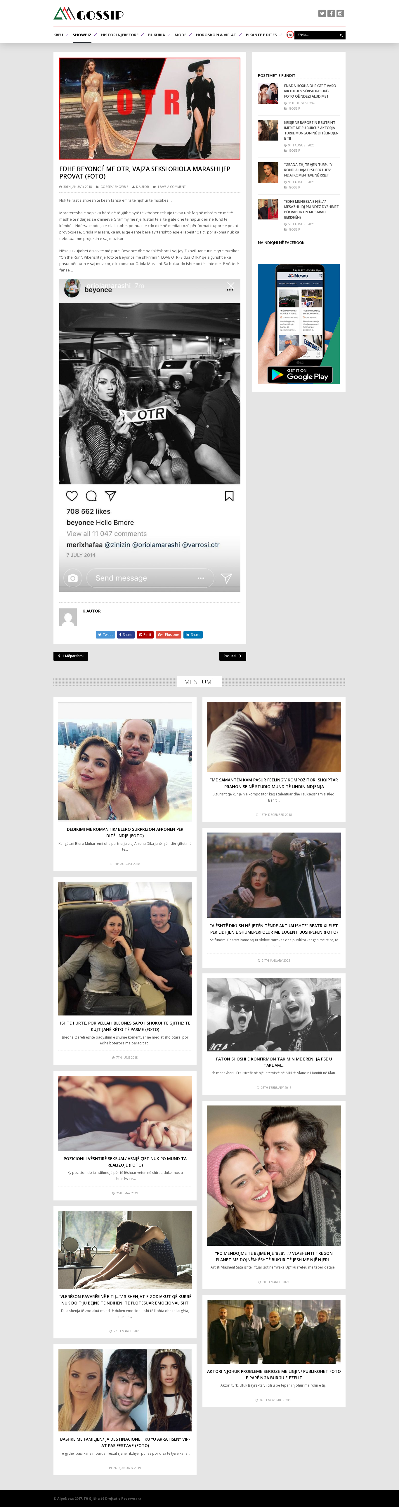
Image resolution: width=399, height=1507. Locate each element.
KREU (58, 34)
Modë (180, 34)
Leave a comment (171, 187)
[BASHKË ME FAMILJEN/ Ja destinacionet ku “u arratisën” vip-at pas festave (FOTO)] (125, 1390)
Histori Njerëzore (119, 34)
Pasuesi (230, 655)
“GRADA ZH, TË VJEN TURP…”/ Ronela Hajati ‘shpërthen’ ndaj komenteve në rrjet (308, 170)
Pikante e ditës (261, 34)
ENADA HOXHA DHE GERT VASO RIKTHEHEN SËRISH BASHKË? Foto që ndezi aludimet (310, 91)
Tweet (108, 634)
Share (127, 634)
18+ (290, 34)
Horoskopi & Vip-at (216, 34)
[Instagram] (340, 13)
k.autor (142, 187)
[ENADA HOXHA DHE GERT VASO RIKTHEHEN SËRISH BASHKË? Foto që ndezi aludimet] (268, 93)
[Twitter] (322, 13)
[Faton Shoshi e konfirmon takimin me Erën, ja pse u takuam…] (274, 1014)
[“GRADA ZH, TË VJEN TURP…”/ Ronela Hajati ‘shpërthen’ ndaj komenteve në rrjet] (268, 172)
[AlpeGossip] (88, 13)
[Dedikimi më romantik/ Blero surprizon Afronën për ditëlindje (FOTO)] (125, 762)
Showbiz (82, 34)
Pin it (147, 634)
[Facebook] (331, 13)
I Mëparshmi (73, 655)
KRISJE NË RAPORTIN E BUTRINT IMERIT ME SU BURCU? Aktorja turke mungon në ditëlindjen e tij (311, 130)
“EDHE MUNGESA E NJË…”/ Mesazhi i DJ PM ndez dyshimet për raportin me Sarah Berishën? (311, 209)
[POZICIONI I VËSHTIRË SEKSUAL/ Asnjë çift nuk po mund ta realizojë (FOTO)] (125, 1113)
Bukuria (156, 34)
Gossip (106, 187)
